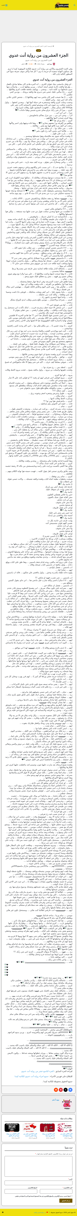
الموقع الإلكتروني (32, 1187)
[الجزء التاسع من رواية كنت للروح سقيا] (47, 1127)
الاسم (70, 1179)
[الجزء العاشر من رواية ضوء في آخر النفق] (12, 1127)
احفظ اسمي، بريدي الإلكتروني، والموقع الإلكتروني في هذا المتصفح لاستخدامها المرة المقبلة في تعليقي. (43, 1196)
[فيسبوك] (70, 1090)
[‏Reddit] (56, 1090)
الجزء (45, 46)
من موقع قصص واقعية (40, 1212)
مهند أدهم (49, 64)
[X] (66, 1090)
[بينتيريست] (61, 1090)
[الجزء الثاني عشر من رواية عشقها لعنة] (65, 1127)
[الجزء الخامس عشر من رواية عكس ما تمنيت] (29, 1127)
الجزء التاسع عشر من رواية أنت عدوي (37, 1071)
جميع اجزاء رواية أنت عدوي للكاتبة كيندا (31, 1076)
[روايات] (61, 5)
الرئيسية (50, 46)
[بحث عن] (74, 5)
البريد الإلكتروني (67, 1187)
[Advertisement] (58, 26)
